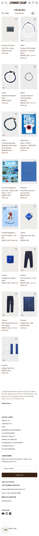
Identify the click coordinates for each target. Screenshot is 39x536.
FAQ (3, 427)
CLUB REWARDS (8, 433)
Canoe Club (11, 528)
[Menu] (2, 2)
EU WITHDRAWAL (8, 449)
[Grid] (33, 13)
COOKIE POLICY (8, 446)
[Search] (7, 2)
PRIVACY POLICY (8, 436)
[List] (36, 13)
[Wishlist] (33, 2)
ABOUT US (6, 420)
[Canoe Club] (18, 2)
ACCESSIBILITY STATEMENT (12, 443)
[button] (29, 2)
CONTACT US (7, 424)
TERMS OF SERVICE (9, 439)
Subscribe (19, 475)
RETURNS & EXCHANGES (11, 430)
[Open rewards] (5, 530)
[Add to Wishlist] (16, 19)
